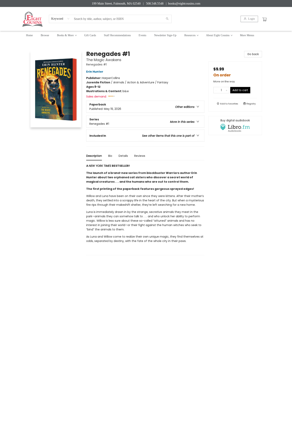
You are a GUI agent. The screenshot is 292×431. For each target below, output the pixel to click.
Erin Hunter (94, 72)
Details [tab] (123, 156)
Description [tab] (94, 156)
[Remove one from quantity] (216, 90)
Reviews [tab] (139, 156)
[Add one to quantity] (226, 90)
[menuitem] (29, 35)
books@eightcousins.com (184, 3)
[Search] (167, 19)
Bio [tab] (110, 156)
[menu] (146, 35)
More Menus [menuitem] (247, 35)
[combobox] (60, 18)
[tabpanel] (145, 209)
